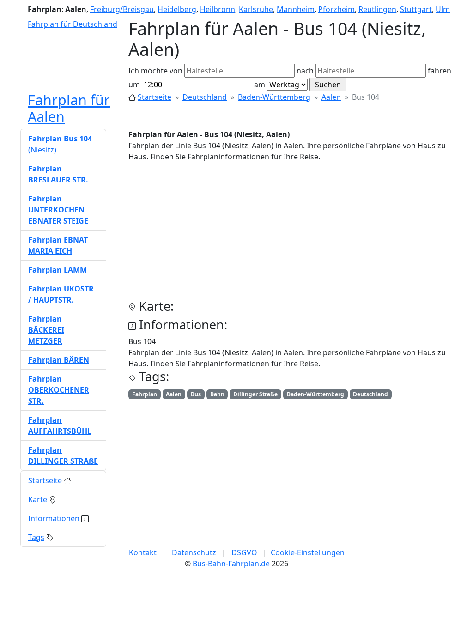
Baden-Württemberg (274, 97)
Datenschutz (194, 552)
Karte (37, 499)
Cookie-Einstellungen (308, 552)
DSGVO (244, 552)
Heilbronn (217, 9)
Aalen (331, 97)
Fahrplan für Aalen (69, 108)
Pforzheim (336, 9)
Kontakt (143, 552)
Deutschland (204, 97)
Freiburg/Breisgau (122, 9)
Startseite (154, 97)
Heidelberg (177, 9)
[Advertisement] (290, 234)
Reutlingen (377, 9)
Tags (36, 537)
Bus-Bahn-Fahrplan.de (231, 563)
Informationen (53, 518)
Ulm (443, 9)
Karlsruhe (256, 9)
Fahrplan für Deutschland (72, 24)
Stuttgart (416, 9)
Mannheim (296, 9)
